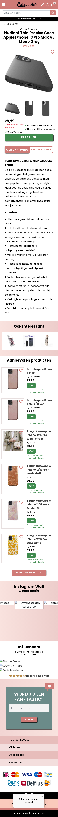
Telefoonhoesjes (19, 740)
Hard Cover (12, 23)
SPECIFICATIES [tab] (41, 149)
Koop (31, 385)
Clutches (14, 747)
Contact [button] (14, 762)
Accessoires (16, 755)
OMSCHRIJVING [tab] (17, 149)
